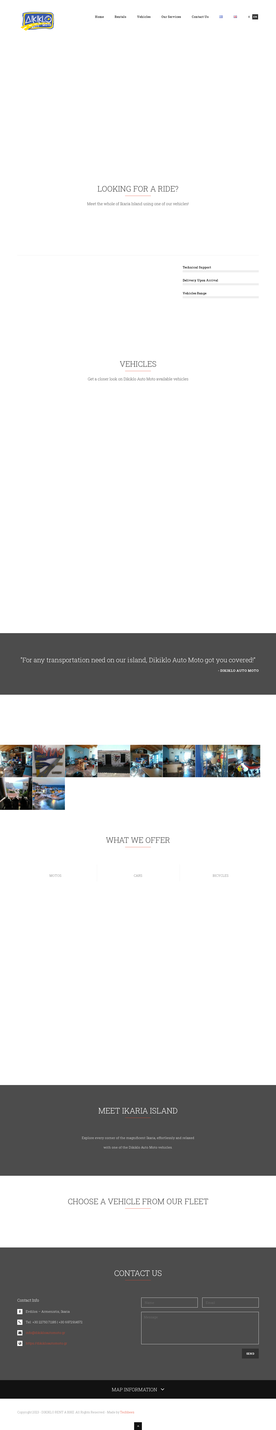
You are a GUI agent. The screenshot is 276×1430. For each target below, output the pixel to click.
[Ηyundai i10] (221, 539)
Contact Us (200, 17)
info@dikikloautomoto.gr (45, 1332)
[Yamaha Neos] (221, 433)
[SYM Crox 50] (138, 433)
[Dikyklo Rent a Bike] (37, 28)
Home (99, 17)
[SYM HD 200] (55, 539)
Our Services (171, 17)
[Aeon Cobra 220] (138, 539)
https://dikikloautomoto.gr (46, 1343)
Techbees (127, 1412)
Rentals (120, 17)
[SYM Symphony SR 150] (55, 433)
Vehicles (144, 17)
